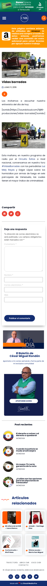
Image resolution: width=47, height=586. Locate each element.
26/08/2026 (20, 438)
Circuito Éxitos (27, 159)
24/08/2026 (20, 469)
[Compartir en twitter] (11, 213)
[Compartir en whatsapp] (17, 213)
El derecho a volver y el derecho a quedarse (27, 434)
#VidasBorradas (11, 166)
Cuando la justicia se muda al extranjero (27, 449)
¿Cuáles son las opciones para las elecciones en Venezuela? (29, 480)
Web (6, 295)
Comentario (10, 244)
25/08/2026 (20, 454)
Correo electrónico (13, 285)
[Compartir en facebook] (4, 213)
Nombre (8, 275)
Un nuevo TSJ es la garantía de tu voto (26, 465)
